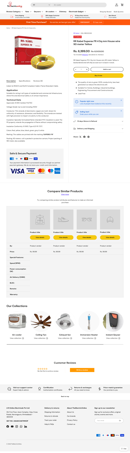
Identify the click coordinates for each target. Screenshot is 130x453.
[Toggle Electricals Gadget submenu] (85, 11)
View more (65, 194)
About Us (70, 412)
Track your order (50, 420)
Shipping (85, 55)
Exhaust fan (65, 334)
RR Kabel (76, 33)
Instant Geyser (113, 334)
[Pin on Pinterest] (88, 137)
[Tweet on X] (80, 137)
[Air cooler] (17, 321)
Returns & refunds (51, 416)
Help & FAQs (49, 424)
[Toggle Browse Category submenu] (22, 11)
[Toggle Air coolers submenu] (56, 11)
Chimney (62, 12)
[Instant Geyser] (113, 321)
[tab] (11, 81)
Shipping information (52, 412)
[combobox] (69, 5)
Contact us (71, 424)
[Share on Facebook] (84, 137)
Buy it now (98, 75)
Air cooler (17, 334)
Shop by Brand (105, 12)
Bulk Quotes (119, 12)
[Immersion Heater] (89, 321)
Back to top (65, 396)
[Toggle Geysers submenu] (42, 11)
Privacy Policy (72, 420)
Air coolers (50, 12)
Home (8, 28)
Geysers (37, 12)
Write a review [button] (82, 370)
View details (40, 237)
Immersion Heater (89, 334)
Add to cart (107, 69)
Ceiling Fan (41, 334)
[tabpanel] (35, 114)
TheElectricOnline (16, 444)
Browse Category (13, 12)
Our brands (71, 416)
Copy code (98, 22)
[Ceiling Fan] (41, 321)
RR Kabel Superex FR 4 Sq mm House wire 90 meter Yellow (24, 28)
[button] (122, 5)
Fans (27, 12)
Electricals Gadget (76, 12)
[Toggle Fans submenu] (30, 11)
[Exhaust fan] (65, 321)
